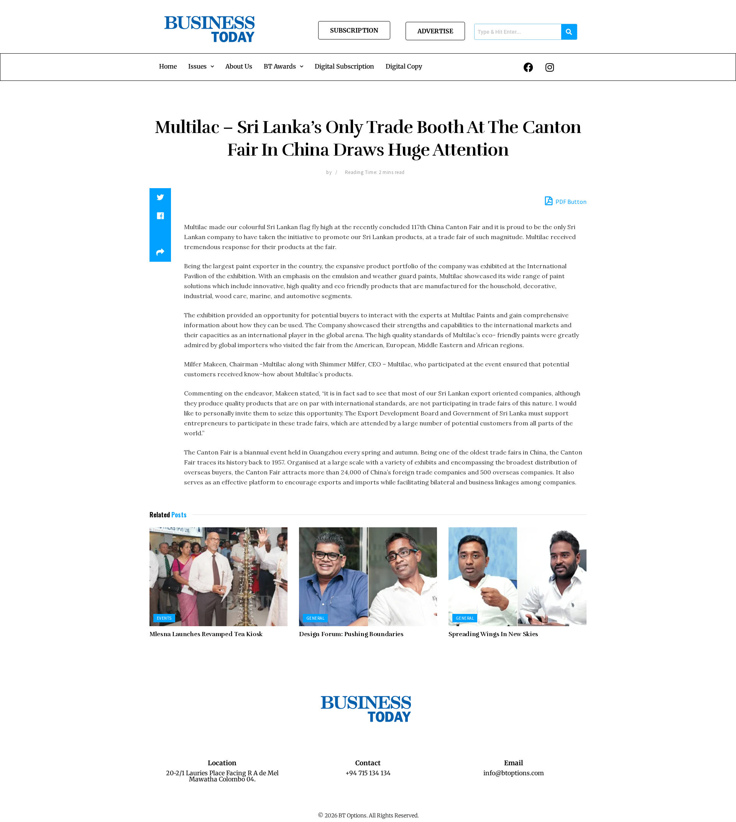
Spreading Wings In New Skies (493, 634)
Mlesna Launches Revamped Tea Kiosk (206, 634)
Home (168, 66)
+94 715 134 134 (368, 773)
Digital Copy (404, 66)
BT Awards (280, 66)
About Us (238, 66)
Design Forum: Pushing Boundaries (351, 634)
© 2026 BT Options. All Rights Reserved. (368, 815)
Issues (197, 66)
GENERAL (315, 618)
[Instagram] (549, 67)
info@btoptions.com (513, 773)
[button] (201, 66)
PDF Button (570, 201)
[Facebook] (528, 67)
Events (164, 618)
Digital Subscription (344, 66)
